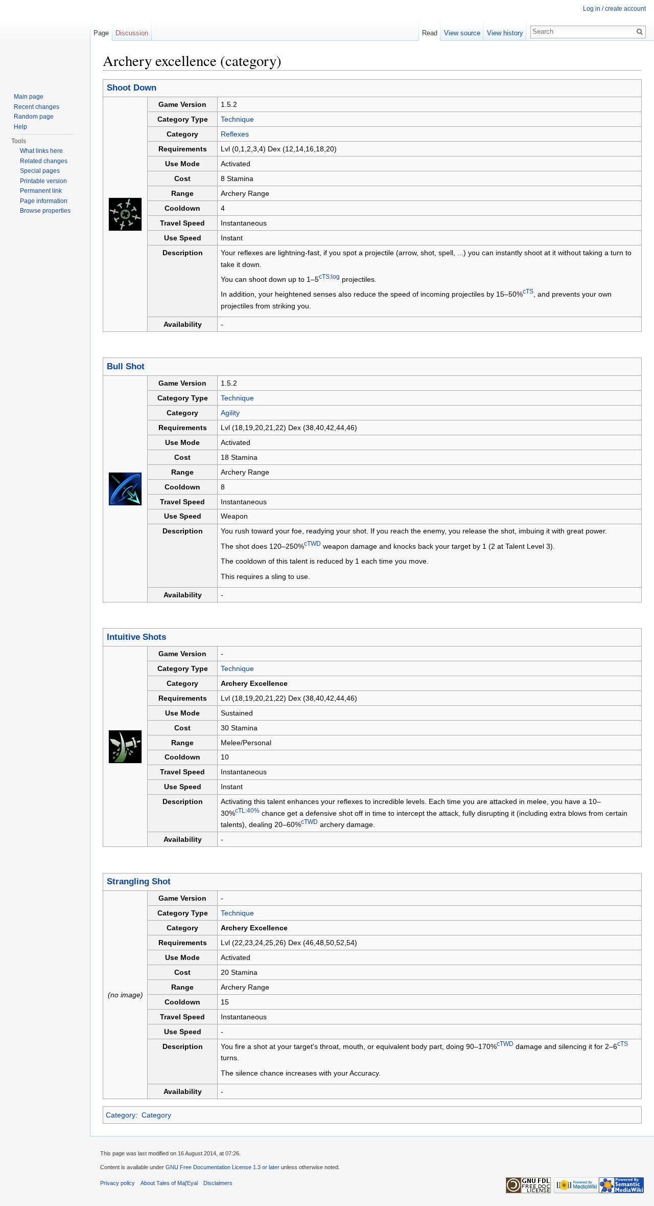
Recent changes (36, 106)
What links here (41, 150)
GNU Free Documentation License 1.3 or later (222, 1167)
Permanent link (41, 190)
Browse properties (45, 210)
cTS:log (329, 276)
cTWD (312, 543)
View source (462, 33)
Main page (28, 96)
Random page (34, 116)
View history (505, 33)
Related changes (43, 161)
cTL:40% (247, 810)
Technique (237, 119)
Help (20, 126)
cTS (528, 291)
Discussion (131, 33)
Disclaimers (217, 1183)
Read (429, 33)
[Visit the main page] (45, 41)
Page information (43, 201)
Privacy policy (117, 1183)
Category (120, 1115)
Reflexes (235, 134)
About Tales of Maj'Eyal (169, 1183)
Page (101, 33)
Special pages (40, 170)
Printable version (43, 181)
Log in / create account (614, 8)
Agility (230, 413)
